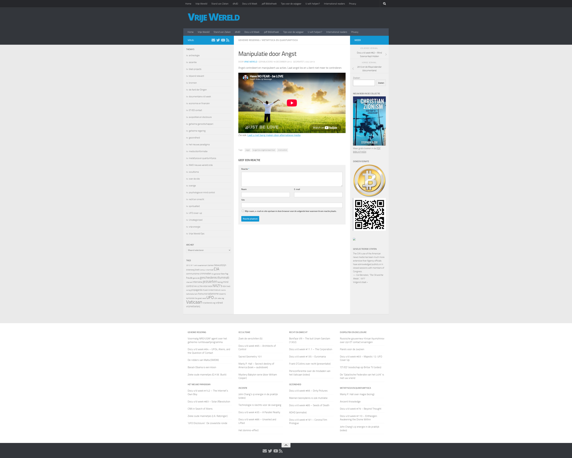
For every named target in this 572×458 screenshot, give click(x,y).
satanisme (213, 293)
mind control (282, 150)
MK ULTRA (198, 286)
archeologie (194, 55)
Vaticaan (194, 302)
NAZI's (217, 286)
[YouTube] (223, 40)
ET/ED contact (195, 110)
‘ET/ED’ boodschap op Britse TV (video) (360, 367)
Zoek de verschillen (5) (250, 338)
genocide (196, 278)
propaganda (196, 290)
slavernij (222, 294)
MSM (205, 286)
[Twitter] (218, 40)
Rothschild (202, 294)
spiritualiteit (194, 206)
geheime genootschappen (201, 124)
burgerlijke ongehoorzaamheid (264, 150)
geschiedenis (208, 277)
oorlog (188, 290)
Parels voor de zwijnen (352, 349)
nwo (228, 286)
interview (197, 281)
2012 (188, 265)
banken (211, 265)
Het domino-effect (248, 430)
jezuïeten (210, 281)
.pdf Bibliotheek (269, 3)
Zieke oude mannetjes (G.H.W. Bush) (207, 374)
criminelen (205, 273)
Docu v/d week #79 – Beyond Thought (360, 408)
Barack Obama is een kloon (202, 367)
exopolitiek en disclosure (200, 117)
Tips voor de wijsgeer (291, 3)
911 (192, 265)
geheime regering (249, 40)
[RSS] (227, 40)
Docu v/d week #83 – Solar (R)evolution (209, 401)
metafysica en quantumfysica (280, 40)
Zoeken (356, 78)
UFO (210, 297)
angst (248, 150)
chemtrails (209, 270)
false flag (224, 274)
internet (189, 282)
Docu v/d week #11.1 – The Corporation (310, 349)
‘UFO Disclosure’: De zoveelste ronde (207, 423)
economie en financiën (199, 103)
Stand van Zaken (220, 3)
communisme (192, 273)
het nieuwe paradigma (199, 144)
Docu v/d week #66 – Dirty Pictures (308, 390)
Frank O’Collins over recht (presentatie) (310, 363)
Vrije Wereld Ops (196, 233)
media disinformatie (198, 151)
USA (215, 298)
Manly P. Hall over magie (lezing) (357, 394)
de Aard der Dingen (198, 89)
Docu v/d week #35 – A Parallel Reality (259, 412)
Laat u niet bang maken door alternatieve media (273, 135)
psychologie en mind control (202, 192)
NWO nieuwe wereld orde (201, 165)
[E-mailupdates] (213, 40)
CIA (216, 269)
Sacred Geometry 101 (250, 356)
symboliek (190, 298)
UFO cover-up (195, 213)
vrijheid (219, 302)
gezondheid (194, 137)
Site (243, 200)
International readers (334, 3)
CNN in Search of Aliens (200, 408)
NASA (210, 286)
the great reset (200, 298)
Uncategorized (195, 220)
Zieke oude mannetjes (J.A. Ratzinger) (207, 415)
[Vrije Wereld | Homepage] (214, 17)
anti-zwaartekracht (200, 265)
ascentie (193, 62)
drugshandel (216, 274)
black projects (195, 69)
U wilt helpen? (313, 3)
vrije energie (194, 226)
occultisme (194, 172)
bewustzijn (220, 265)
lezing (220, 282)
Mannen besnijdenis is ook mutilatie (308, 397)
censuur (203, 270)
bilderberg (190, 270)
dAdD (235, 3)
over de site (194, 178)
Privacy (352, 3)
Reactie (245, 169)
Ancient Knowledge (350, 401)
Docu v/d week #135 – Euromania (307, 356)
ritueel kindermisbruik (211, 290)
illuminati (223, 277)
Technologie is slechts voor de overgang (259, 404)
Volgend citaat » (360, 282)
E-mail (297, 189)
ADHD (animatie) (298, 412)
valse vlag (221, 298)
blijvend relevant (196, 76)
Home (188, 3)
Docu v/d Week (249, 3)
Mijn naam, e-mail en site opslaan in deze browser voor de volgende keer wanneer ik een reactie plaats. (290, 211)
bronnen (193, 82)
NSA (224, 286)
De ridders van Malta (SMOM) (203, 359)
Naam (244, 189)
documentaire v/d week (200, 96)
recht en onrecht (196, 199)
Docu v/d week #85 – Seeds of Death (309, 405)
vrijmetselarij (193, 306)
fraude (189, 277)
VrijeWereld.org (209, 303)
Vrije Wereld (201, 3)
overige (192, 185)
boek (197, 269)
